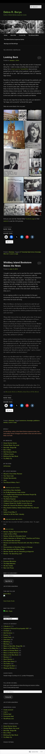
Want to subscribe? (10, 573)
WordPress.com (8, 718)
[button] (10, 115)
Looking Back (10, 57)
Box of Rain (7, 450)
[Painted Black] (4, 596)
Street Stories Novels (8, 601)
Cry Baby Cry (7, 458)
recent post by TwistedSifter (19, 69)
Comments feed (8, 716)
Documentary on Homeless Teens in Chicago (18, 547)
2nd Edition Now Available (12, 490)
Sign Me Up (8, 581)
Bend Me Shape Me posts (13, 519)
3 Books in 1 (7, 626)
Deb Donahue (7, 633)
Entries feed (7, 714)
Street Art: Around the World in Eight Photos (17, 505)
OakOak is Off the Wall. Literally (13, 514)
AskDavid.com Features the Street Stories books (19, 501)
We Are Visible (8, 566)
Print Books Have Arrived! (11, 540)
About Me (13, 35)
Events (5, 635)
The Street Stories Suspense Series (14, 39)
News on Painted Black (10, 650)
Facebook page (30, 219)
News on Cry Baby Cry (10, 648)
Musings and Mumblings (11, 43)
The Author (7, 664)
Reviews (6, 657)
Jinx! (5, 480)
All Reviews (6, 466)
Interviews (6, 639)
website (5, 221)
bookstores (23, 420)
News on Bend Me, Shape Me (12, 646)
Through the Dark (9, 666)
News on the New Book (10, 655)
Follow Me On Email (10, 683)
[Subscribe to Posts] (4, 611)
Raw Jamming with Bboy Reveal (13, 549)
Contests (6, 631)
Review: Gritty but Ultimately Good (14, 536)
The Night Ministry (9, 563)
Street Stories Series (10, 443)
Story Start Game (9, 661)
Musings (11, 252)
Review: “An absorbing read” (12, 554)
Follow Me (8, 697)
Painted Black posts (12, 487)
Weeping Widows (9, 668)
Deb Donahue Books (10, 452)
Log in (5, 712)
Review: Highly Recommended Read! (15, 532)
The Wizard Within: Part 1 (11, 482)
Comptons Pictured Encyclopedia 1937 (16, 628)
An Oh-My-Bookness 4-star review (14, 492)
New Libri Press (8, 568)
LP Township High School (27, 252)
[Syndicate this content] (4, 487)
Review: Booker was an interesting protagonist (18, 551)
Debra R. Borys (12, 12)
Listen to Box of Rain (10, 534)
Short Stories (7, 659)
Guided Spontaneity (9, 478)
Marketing (6, 642)
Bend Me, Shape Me (9, 447)
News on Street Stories (10, 653)
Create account (8, 710)
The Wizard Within (33, 35)
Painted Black (7, 593)
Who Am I (6, 254)
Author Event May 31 (10, 512)
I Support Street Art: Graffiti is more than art (17, 503)
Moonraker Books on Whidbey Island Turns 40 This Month (22, 392)
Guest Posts (7, 637)
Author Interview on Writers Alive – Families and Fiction (21, 538)
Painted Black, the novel (11, 445)
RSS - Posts (8, 611)
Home (5, 35)
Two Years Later (8, 476)
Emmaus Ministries (9, 561)
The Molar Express (9, 499)
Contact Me (22, 35)
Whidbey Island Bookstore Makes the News (17, 264)
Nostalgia (38, 252)
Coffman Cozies (8, 454)
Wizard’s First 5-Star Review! (12, 474)
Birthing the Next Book (10, 456)
